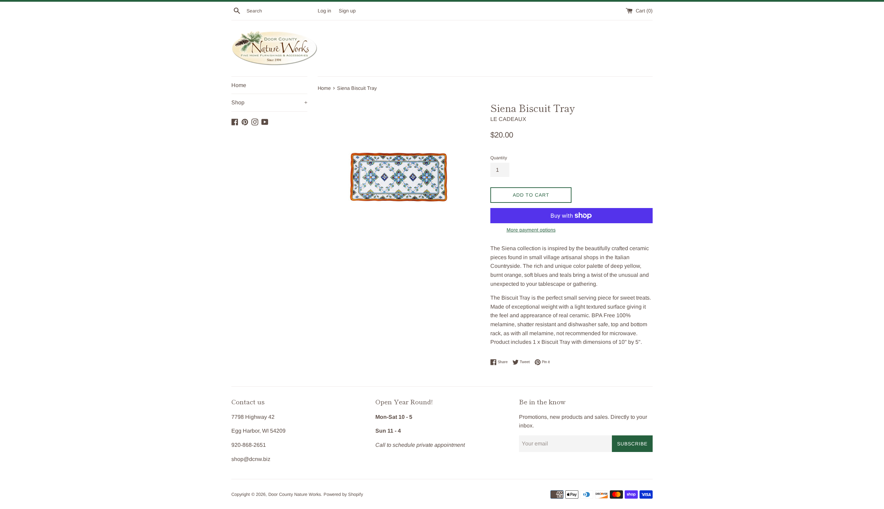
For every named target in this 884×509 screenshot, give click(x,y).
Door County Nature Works (294, 494)
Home (238, 85)
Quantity (498, 157)
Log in (324, 10)
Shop (269, 102)
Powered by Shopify (343, 494)
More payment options (531, 230)
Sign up (347, 10)
